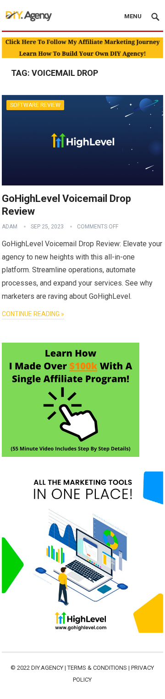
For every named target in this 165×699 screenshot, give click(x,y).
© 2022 (21, 667)
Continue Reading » (33, 314)
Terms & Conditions (97, 667)
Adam (9, 226)
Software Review (35, 105)
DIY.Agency (47, 667)
